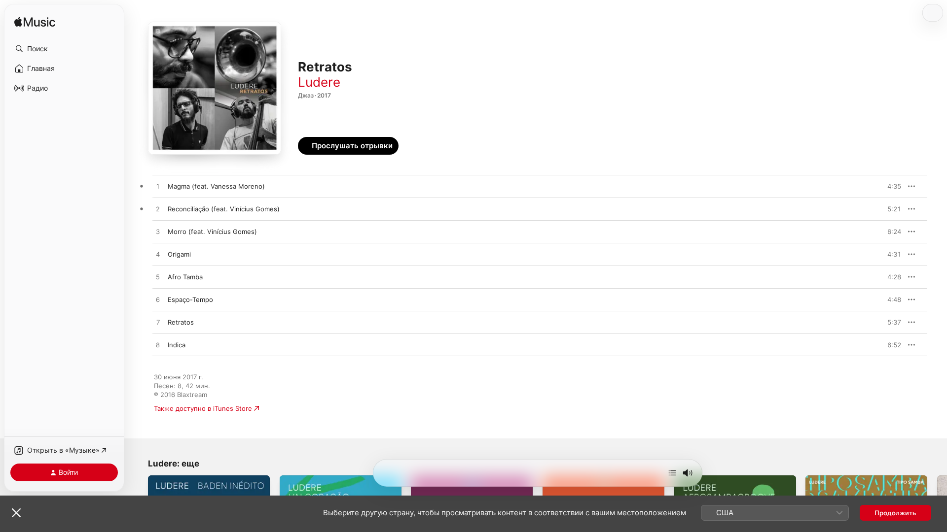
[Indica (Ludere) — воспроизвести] (158, 345)
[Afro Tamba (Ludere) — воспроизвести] (158, 277)
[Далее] (672, 473)
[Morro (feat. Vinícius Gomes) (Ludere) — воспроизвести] (158, 232)
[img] (34, 22)
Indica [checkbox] (176, 345)
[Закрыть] (16, 512)
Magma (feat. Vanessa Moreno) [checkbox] (216, 186)
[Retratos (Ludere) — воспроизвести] (158, 322)
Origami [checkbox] (179, 254)
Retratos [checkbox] (181, 322)
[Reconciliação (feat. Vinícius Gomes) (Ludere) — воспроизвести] (158, 209)
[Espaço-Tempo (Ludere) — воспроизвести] (158, 300)
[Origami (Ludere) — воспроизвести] (158, 254)
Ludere (319, 82)
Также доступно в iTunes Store (203, 408)
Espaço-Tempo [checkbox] (190, 299)
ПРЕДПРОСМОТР (880, 186)
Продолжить (895, 513)
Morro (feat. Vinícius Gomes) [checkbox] (212, 231)
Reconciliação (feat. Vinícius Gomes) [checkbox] (224, 209)
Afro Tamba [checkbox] (185, 277)
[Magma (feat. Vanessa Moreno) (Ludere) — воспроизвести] (158, 186)
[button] (64, 48)
